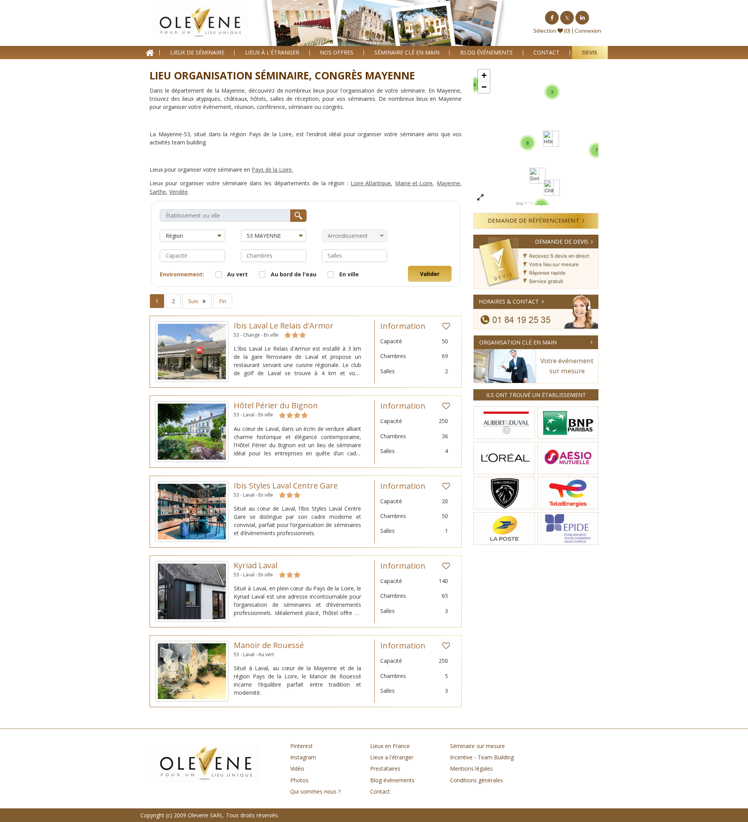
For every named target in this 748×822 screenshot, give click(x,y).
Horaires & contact (509, 301)
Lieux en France (390, 746)
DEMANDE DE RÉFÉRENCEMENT (533, 220)
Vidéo (297, 768)
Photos (299, 780)
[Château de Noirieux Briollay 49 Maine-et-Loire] (549, 188)
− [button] (484, 87)
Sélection (544, 30)
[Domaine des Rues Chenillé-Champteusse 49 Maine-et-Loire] (534, 176)
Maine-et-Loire (413, 183)
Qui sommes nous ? (315, 791)
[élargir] (480, 197)
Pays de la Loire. (272, 169)
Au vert (237, 274)
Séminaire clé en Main (406, 52)
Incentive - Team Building (482, 757)
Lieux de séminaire (197, 52)
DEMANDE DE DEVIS (561, 241)
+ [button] (484, 75)
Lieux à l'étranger (272, 52)
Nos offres (336, 52)
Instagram (303, 757)
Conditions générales (476, 780)
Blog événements (486, 52)
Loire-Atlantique (371, 183)
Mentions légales (471, 768)
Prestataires (385, 768)
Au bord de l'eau (293, 274)
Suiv (194, 301)
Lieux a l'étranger (391, 757)
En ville (349, 274)
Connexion (588, 30)
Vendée (178, 191)
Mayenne (448, 183)
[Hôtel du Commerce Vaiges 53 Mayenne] (548, 139)
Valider (429, 274)
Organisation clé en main (518, 342)
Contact (546, 52)
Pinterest (301, 746)
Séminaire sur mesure (477, 746)
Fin (222, 301)
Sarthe (158, 191)
